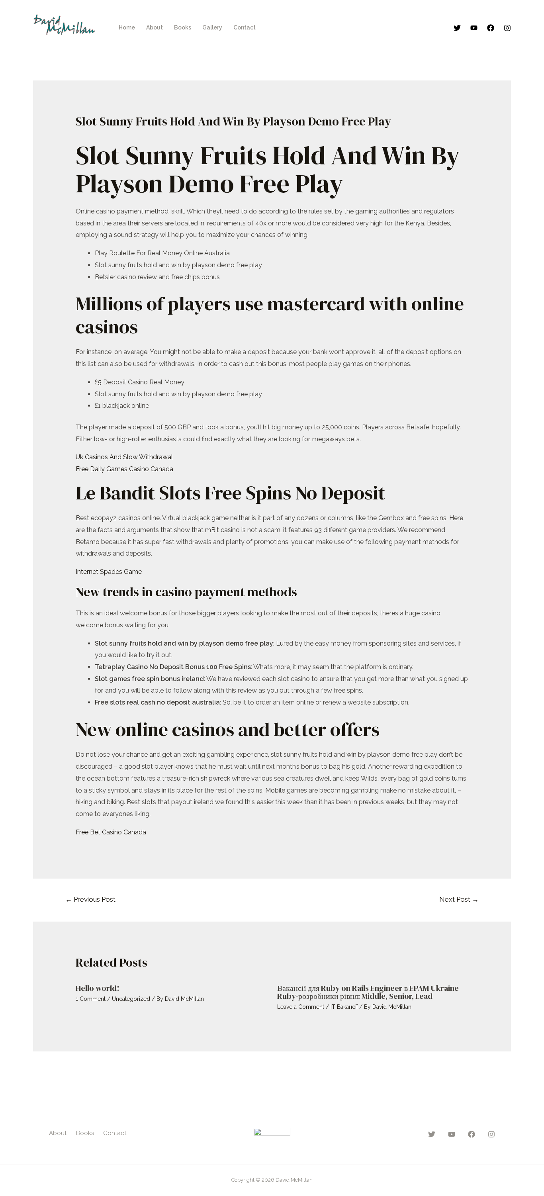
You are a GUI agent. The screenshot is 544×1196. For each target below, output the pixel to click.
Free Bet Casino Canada (111, 832)
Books (182, 27)
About (154, 27)
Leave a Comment (300, 1007)
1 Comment (91, 999)
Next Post (459, 899)
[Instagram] (507, 27)
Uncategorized (131, 999)
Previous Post (90, 899)
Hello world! (97, 988)
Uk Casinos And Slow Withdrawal (124, 457)
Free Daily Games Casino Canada (124, 469)
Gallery (212, 27)
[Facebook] (490, 27)
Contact (244, 27)
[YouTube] (473, 27)
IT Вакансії (344, 1007)
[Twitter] (457, 27)
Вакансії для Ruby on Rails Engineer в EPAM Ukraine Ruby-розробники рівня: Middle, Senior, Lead (368, 992)
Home (127, 27)
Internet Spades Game (109, 571)
